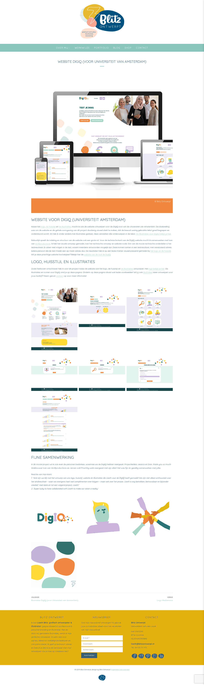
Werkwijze (82, 47)
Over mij (62, 47)
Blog (116, 47)
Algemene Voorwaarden (120, 669)
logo (43, 226)
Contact (142, 47)
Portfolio (101, 47)
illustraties (147, 272)
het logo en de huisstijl (160, 251)
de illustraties (65, 226)
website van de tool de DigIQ (97, 254)
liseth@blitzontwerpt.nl (142, 644)
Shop (128, 47)
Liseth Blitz (42, 622)
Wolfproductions (43, 243)
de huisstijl (51, 226)
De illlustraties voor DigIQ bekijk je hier (153, 234)
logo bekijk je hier (156, 268)
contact (59, 276)
